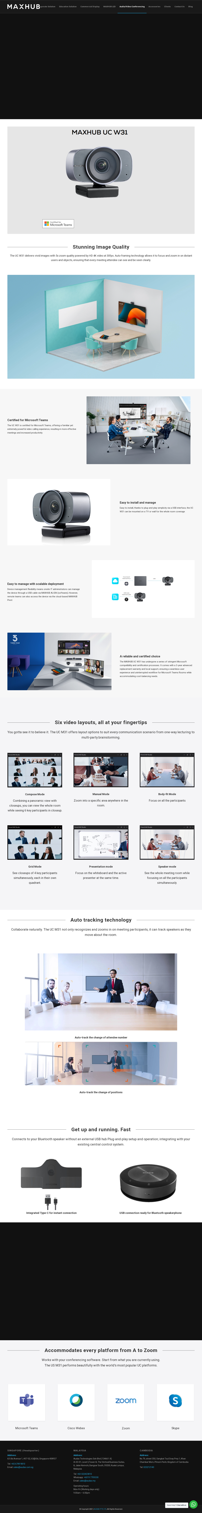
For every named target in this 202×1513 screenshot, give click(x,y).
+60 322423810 (84, 1474)
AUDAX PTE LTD (100, 1509)
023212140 (148, 1467)
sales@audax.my (88, 1481)
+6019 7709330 (91, 1477)
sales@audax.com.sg (23, 1467)
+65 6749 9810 (18, 1464)
